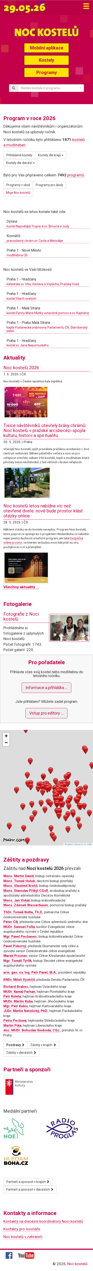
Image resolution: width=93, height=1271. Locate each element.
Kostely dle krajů (50, 155)
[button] (42, 788)
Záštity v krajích (41, 1045)
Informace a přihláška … (46, 687)
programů (75, 175)
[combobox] (51, 88)
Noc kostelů (77, 1264)
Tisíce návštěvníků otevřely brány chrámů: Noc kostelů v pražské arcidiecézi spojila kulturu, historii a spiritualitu (44, 430)
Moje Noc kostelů (18, 192)
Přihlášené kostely (19, 155)
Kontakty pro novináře (21, 1229)
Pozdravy (13, 1045)
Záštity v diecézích (19, 1052)
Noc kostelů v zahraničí (22, 1236)
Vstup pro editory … (46, 713)
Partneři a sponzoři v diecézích (28, 1189)
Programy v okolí (18, 185)
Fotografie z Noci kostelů (21, 616)
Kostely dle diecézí (19, 163)
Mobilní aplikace (46, 48)
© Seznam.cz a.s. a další (82, 844)
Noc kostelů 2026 (21, 367)
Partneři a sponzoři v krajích (26, 1182)
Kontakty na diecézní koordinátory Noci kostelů (43, 1221)
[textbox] (49, 88)
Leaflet (69, 844)
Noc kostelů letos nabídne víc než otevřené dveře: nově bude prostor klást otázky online (43, 511)
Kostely (46, 60)
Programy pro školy (49, 185)
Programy (46, 72)
